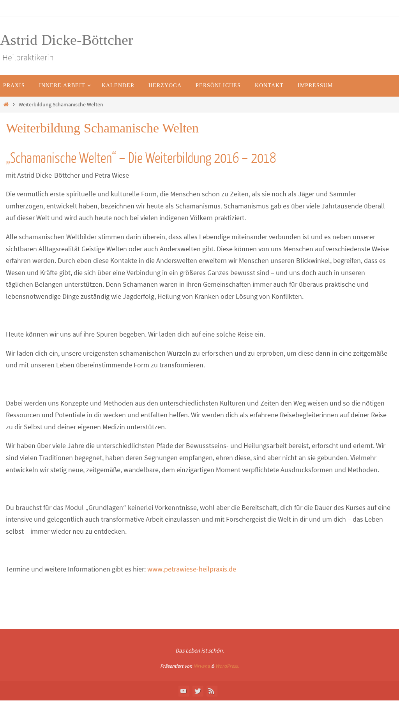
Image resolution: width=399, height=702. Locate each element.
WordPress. (227, 666)
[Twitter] (197, 691)
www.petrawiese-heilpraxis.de (191, 568)
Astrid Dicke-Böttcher (66, 40)
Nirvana (201, 666)
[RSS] (212, 691)
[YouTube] (183, 691)
